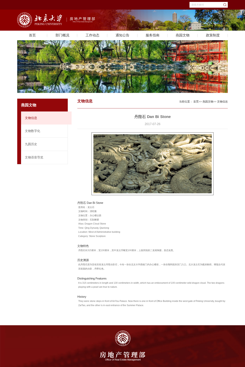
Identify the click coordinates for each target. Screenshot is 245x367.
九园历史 (31, 144)
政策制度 (213, 35)
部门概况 (62, 35)
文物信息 (31, 118)
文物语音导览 (34, 157)
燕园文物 (182, 35)
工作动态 (92, 35)
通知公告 (122, 35)
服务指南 (152, 35)
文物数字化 (32, 131)
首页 (32, 35)
